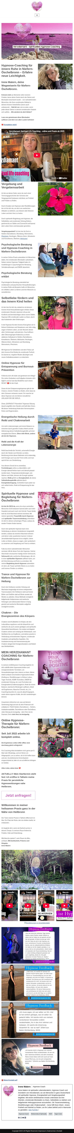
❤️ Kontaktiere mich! (9, 125)
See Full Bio (33, 1110)
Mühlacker (23, 238)
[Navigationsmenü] (37, 15)
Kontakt (59, 1131)
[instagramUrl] (21, 1118)
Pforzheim (4, 236)
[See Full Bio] (38, 1110)
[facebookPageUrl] (19, 1118)
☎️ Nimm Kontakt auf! (9, 1080)
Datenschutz (51, 1131)
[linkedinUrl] (25, 1118)
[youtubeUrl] (23, 1118)
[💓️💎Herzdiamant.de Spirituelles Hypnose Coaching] (37, 6)
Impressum (42, 1131)
